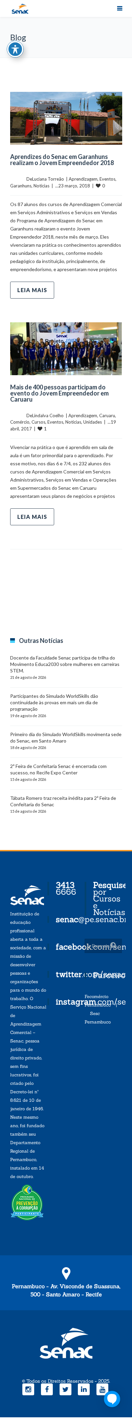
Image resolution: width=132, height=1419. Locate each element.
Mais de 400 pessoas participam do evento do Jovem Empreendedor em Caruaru (59, 393)
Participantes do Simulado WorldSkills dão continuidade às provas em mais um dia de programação (54, 702)
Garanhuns (20, 185)
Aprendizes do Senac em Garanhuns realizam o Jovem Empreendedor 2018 (62, 159)
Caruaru (107, 415)
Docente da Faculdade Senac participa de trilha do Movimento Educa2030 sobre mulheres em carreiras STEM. (64, 664)
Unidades (92, 422)
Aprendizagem (83, 179)
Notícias (41, 185)
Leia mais (32, 290)
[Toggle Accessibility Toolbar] (15, 49)
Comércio (19, 422)
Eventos (107, 179)
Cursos (38, 422)
